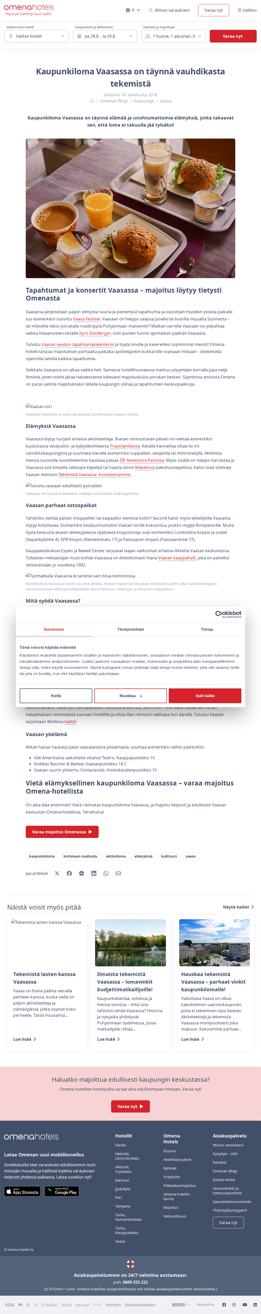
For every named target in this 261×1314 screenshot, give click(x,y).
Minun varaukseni (172, 10)
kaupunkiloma (42, 856)
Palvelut (219, 1162)
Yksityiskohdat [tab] (130, 629)
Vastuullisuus (174, 1216)
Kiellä (56, 696)
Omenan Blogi (114, 101)
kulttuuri (169, 856)
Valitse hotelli (29, 36)
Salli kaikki (205, 696)
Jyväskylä (122, 1188)
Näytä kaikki (236, 907)
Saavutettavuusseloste (232, 1201)
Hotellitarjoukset (177, 1159)
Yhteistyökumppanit (230, 1210)
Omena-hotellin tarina (176, 1196)
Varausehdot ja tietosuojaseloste (227, 1190)
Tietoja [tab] (207, 629)
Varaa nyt (213, 10)
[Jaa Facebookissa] (69, 873)
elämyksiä (143, 856)
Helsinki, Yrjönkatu (123, 1169)
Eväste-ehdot (224, 1179)
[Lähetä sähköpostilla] (118, 873)
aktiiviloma (116, 856)
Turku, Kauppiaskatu (127, 1230)
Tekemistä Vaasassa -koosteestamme (94, 474)
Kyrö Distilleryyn (95, 333)
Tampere (122, 1206)
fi (136, 11)
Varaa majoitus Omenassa (59, 832)
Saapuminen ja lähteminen (94, 27)
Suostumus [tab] (54, 629)
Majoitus (170, 1207)
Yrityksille (171, 1176)
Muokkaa (128, 696)
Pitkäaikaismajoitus (179, 1185)
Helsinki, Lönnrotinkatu (127, 1156)
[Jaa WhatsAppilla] (106, 873)
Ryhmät (169, 1168)
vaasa (190, 856)
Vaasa (166, 101)
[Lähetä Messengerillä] (81, 873)
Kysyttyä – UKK (225, 1153)
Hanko (120, 1145)
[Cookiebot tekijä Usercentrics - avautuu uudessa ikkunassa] (219, 614)
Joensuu (122, 1180)
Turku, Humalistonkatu (128, 1217)
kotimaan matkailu (80, 856)
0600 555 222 (135, 1282)
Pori (118, 1197)
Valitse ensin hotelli (20, 27)
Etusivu (169, 1150)
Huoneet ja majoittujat (159, 27)
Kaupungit (144, 101)
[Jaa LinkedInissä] (94, 873)
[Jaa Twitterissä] (57, 873)
